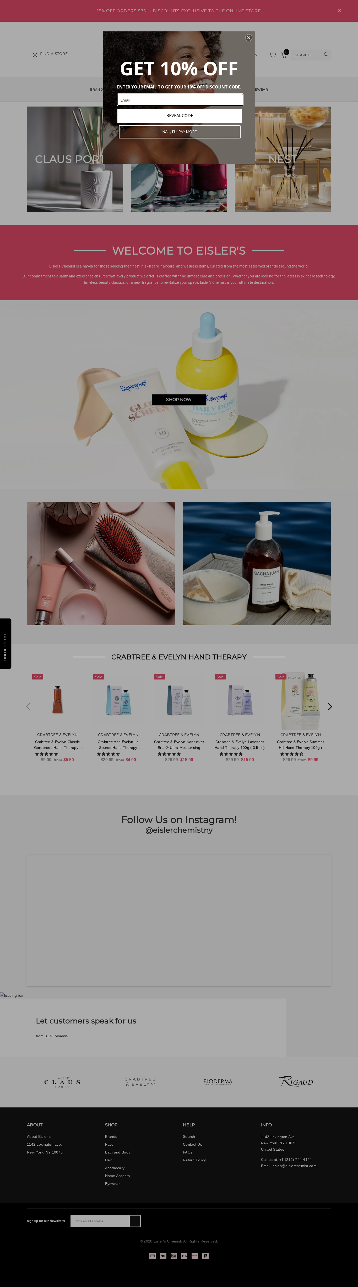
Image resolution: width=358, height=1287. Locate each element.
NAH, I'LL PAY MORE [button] (179, 131)
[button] (249, 38)
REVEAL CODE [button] (179, 115)
